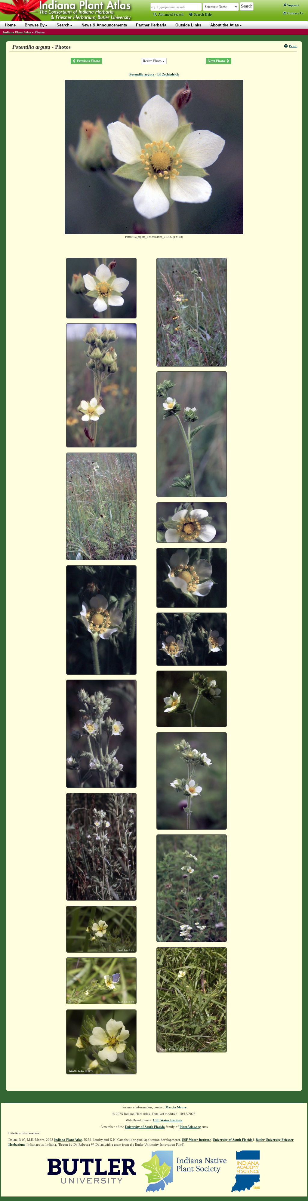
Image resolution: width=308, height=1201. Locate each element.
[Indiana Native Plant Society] (184, 1170)
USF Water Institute (167, 1120)
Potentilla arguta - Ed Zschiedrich (154, 74)
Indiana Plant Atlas (17, 32)
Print (293, 46)
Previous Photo (88, 61)
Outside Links (188, 25)
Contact (294, 13)
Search (63, 25)
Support (292, 5)
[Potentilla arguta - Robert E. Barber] (101, 929)
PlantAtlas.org (190, 1127)
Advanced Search (170, 14)
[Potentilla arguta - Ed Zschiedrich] (101, 288)
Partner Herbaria (151, 25)
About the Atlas (224, 25)
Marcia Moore (175, 1107)
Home (10, 25)
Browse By (35, 25)
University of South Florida (145, 1127)
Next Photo (217, 61)
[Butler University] (92, 1170)
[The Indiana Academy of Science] (245, 1170)
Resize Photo (152, 61)
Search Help (203, 14)
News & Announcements (104, 25)
